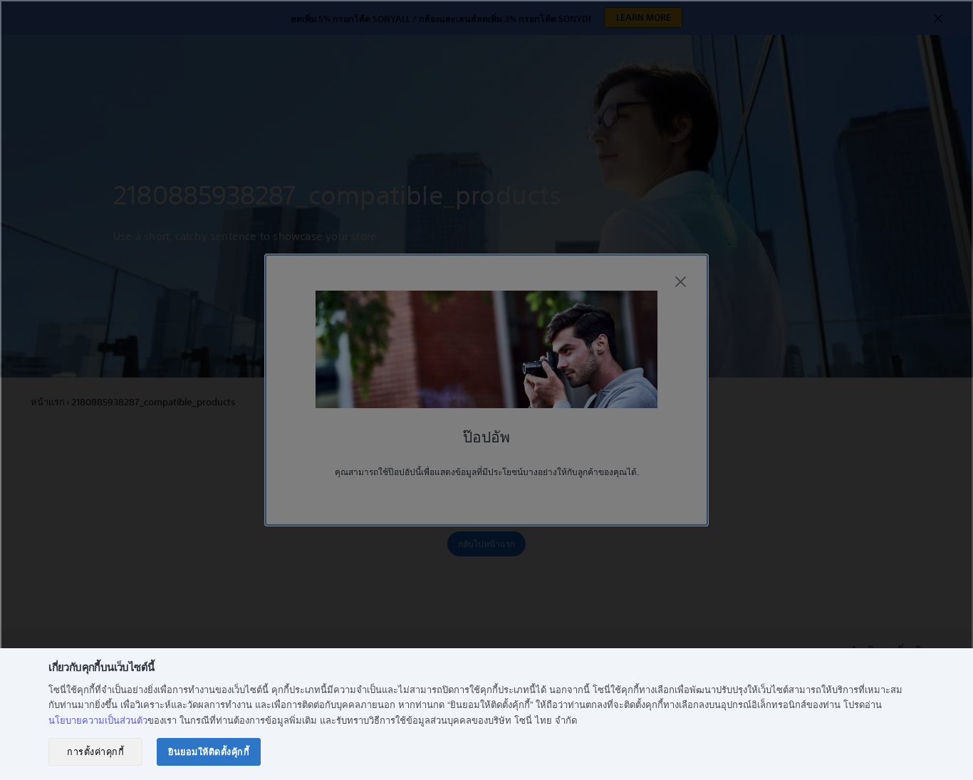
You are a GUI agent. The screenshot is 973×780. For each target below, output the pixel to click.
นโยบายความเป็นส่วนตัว (97, 720)
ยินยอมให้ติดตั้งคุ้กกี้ (208, 751)
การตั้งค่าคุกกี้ (95, 751)
